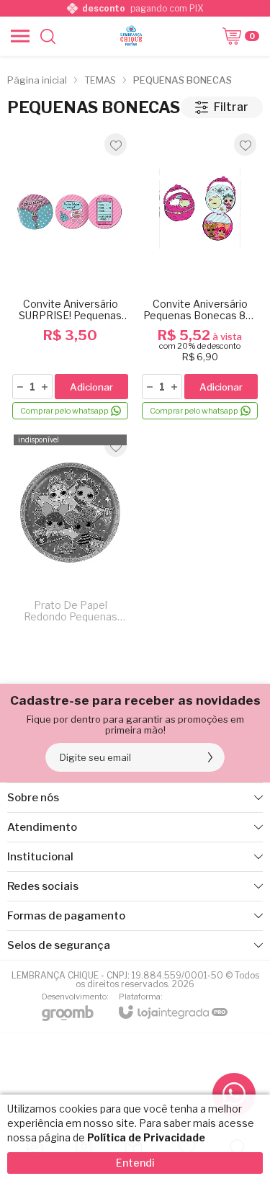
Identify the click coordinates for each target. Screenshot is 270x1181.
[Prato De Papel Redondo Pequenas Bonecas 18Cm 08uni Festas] (70, 532)
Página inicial (37, 80)
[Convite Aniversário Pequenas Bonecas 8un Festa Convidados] (200, 276)
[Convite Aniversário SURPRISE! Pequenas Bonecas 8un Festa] (70, 276)
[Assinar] (210, 757)
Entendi (135, 1163)
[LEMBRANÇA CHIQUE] (131, 36)
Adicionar (91, 387)
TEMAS (100, 80)
